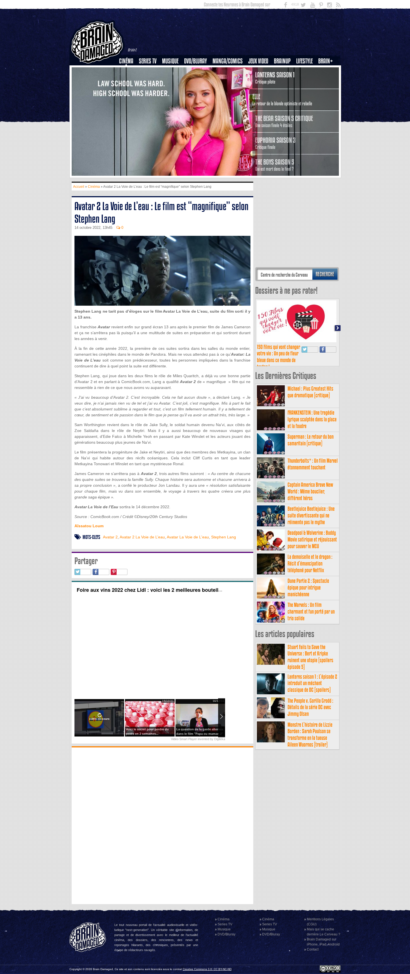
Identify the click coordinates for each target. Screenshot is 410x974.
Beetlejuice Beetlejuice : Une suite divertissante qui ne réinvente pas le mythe (311, 515)
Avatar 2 (110, 537)
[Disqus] (162, 825)
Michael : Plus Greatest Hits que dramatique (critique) (310, 391)
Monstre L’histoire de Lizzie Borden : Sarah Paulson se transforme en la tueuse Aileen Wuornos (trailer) (310, 734)
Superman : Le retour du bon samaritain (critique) (311, 439)
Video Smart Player (184, 739)
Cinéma (126, 61)
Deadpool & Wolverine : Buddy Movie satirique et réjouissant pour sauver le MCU (312, 539)
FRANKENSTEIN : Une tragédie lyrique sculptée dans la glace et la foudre (312, 419)
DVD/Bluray (195, 61)
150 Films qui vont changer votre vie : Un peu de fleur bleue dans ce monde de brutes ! (278, 357)
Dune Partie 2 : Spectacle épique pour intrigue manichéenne (308, 587)
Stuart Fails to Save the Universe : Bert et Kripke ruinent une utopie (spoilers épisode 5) (310, 657)
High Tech (306, 90)
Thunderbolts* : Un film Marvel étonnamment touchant (313, 464)
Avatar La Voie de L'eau (188, 537)
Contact (313, 949)
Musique (170, 61)
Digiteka (219, 739)
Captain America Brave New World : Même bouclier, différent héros (310, 491)
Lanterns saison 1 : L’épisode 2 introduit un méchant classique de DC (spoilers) (312, 683)
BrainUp (282, 61)
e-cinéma (128, 90)
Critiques (129, 71)
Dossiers (128, 80)
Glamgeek (306, 80)
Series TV (147, 61)
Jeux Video (258, 61)
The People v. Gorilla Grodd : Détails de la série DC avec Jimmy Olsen (310, 707)
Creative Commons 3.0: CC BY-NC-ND (207, 969)
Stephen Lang (223, 537)
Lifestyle (304, 61)
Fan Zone (327, 71)
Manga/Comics (228, 61)
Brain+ (325, 61)
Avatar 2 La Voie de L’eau (142, 537)
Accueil (78, 187)
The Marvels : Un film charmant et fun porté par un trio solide (311, 611)
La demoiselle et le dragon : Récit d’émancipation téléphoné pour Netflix (310, 563)
